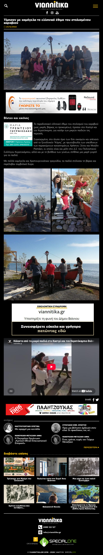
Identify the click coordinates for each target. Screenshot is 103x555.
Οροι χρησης (32, 544)
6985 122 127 (49, 527)
